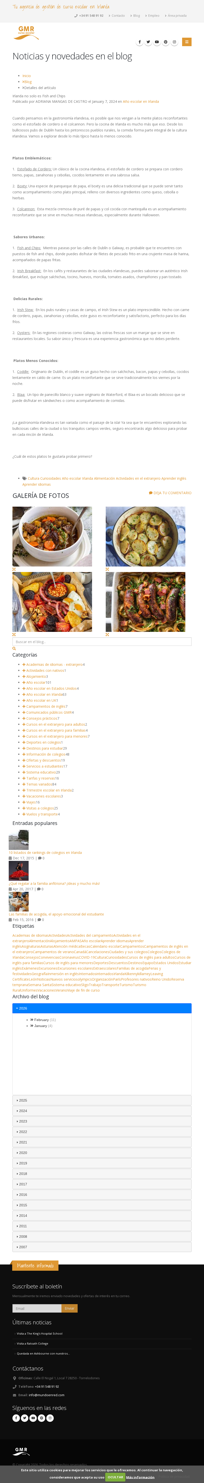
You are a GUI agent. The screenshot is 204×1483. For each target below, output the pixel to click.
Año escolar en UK (40, 700)
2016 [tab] (23, 1195)
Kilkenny (131, 973)
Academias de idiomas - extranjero (54, 664)
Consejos (31, 957)
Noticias (43, 979)
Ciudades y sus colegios (128, 951)
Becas (85, 946)
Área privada (177, 15)
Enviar (69, 1308)
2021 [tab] (23, 1142)
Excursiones (47, 968)
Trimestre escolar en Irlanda (48, 790)
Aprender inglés (173, 478)
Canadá (80, 951)
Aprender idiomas (36, 484)
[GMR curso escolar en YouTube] (157, 42)
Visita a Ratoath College (32, 1343)
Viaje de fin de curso (83, 990)
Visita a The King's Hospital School (39, 1333)
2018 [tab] (23, 1174)
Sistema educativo (40, 772)
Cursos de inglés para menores (68, 962)
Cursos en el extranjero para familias (55, 730)
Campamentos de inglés (45, 706)
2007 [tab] (23, 1247)
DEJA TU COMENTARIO (172, 492)
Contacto (118, 15)
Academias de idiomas (30, 935)
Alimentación (104, 478)
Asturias (47, 946)
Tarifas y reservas (40, 778)
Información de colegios (45, 754)
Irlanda (87, 478)
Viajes (30, 802)
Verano (61, 990)
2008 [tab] (23, 1237)
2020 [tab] (23, 1153)
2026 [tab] (23, 1008)
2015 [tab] (23, 1205)
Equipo (147, 962)
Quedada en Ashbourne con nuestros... (43, 1353)
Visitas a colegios (39, 808)
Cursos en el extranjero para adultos (55, 724)
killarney (144, 973)
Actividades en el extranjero (138, 478)
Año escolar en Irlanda (141, 101)
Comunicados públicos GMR (48, 712)
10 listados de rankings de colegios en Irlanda (45, 852)
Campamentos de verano (53, 951)
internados (104, 973)
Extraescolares (105, 968)
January (40, 1026)
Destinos (135, 962)
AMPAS (76, 940)
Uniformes (29, 990)
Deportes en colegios (43, 742)
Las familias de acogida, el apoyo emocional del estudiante (56, 914)
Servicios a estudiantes (44, 766)
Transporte (110, 984)
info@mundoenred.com (46, 1395)
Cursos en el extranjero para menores (56, 736)
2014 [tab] (23, 1216)
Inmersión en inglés (63, 973)
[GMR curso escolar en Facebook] (139, 42)
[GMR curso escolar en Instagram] (174, 42)
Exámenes (30, 968)
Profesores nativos (136, 979)
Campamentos (132, 946)
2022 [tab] (23, 1132)
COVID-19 (87, 957)
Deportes (100, 962)
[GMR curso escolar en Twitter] (148, 42)
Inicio (26, 75)
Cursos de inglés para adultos (150, 957)
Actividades (58, 935)
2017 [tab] (23, 1184)
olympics (85, 979)
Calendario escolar (105, 946)
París (117, 979)
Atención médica (66, 946)
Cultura (33, 478)
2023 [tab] (23, 1121)
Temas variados (38, 784)
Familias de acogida (133, 968)
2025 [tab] (23, 1100)
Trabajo (95, 984)
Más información (140, 1477)
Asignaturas (31, 946)
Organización (102, 979)
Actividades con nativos (44, 670)
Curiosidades (50, 478)
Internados (87, 973)
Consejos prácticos (41, 718)
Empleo (153, 15)
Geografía (40, 973)
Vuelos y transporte (41, 814)
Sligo (85, 984)
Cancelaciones (97, 951)
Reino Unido (161, 979)
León (33, 979)
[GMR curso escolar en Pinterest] (165, 42)
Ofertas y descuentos (43, 760)
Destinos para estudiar (44, 748)
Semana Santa (39, 984)
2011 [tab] (23, 1226)
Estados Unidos (165, 962)
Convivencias (49, 957)
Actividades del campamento (90, 935)
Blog (136, 15)
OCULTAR (115, 1477)
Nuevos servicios (64, 979)
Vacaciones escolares (43, 796)
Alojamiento (35, 676)
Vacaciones (47, 990)
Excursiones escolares (75, 968)
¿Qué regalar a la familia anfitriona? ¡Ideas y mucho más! (54, 883)
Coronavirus (69, 957)
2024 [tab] (23, 1111)
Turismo (126, 984)
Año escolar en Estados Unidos (51, 688)
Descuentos (118, 962)
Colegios (154, 951)
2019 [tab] (23, 1163)
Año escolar (71, 478)
